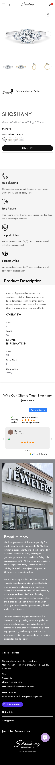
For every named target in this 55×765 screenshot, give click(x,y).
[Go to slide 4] (27, 450)
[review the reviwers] (9, 438)
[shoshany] (27, 4)
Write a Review (38, 410)
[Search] (9, 5)
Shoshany (17, 114)
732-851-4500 (16, 682)
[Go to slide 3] (25, 450)
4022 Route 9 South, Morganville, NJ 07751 (22, 696)
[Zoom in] (48, 14)
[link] (27, 496)
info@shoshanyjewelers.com (21, 686)
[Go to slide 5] (29, 450)
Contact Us (7, 678)
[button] (48, 34)
